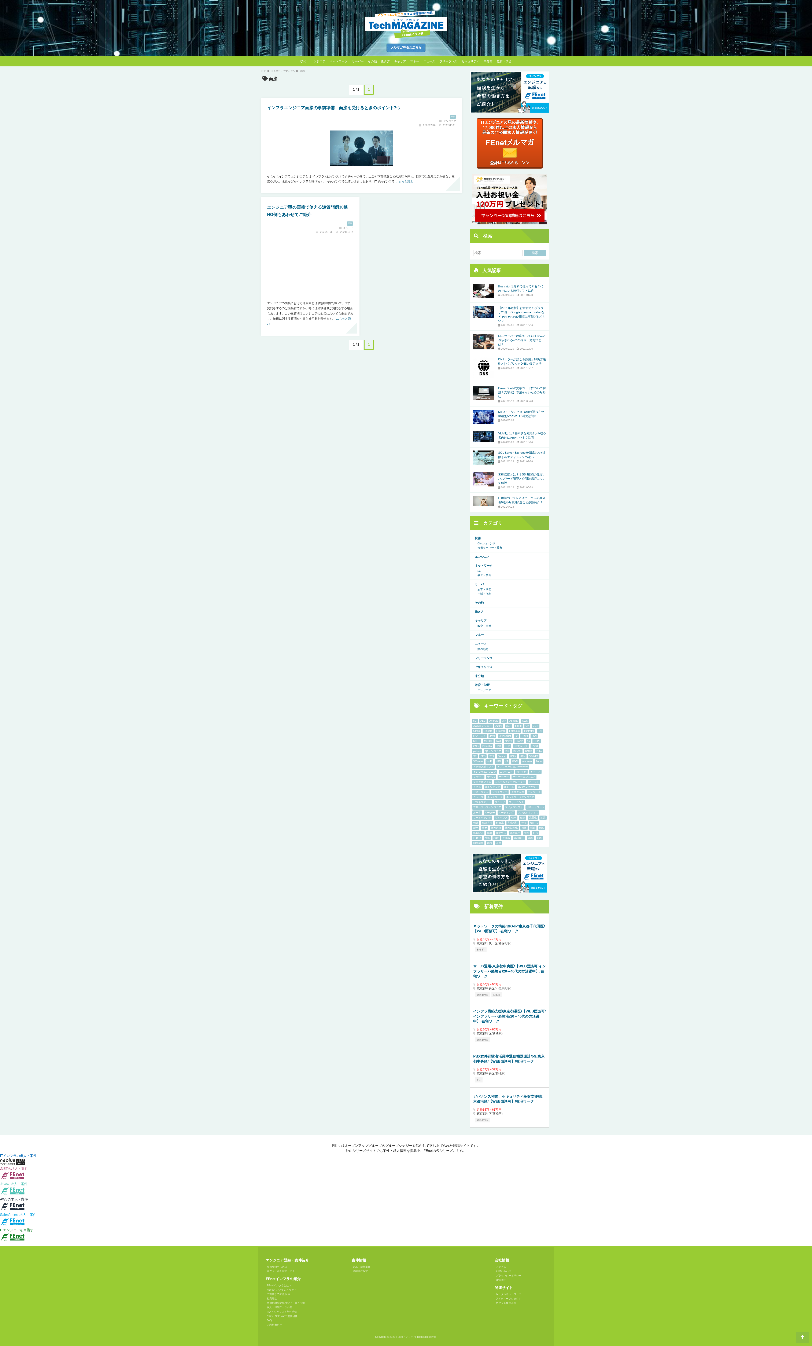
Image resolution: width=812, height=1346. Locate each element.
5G (479, 571)
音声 (498, 843)
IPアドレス (479, 736)
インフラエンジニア (484, 772)
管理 (526, 833)
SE (475, 756)
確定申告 (501, 833)
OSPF (537, 741)
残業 (524, 828)
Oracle (519, 741)
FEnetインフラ (404, 1337)
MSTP (476, 741)
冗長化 (533, 817)
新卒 (475, 828)
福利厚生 (515, 833)
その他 (372, 61)
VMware (478, 761)
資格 (530, 838)
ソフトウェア (500, 792)
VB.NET (533, 756)
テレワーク (534, 792)
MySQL (488, 741)
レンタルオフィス (528, 812)
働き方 (385, 61)
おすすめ (521, 772)
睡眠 (489, 833)
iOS (540, 731)
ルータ (477, 812)
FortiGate (514, 731)
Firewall (500, 731)
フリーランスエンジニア (487, 807)
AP (504, 721)
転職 (539, 838)
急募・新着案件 (361, 1267)
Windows (482, 994)
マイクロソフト (514, 807)
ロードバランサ (482, 817)
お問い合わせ (503, 1271)
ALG (483, 721)
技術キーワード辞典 (489, 547)
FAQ (269, 1320)
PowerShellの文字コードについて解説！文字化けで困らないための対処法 (522, 392)
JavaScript (505, 736)
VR (506, 761)
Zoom (539, 761)
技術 (303, 61)
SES (483, 756)
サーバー (358, 61)
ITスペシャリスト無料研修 (282, 1311)
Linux (524, 736)
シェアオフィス (482, 782)
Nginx (508, 741)
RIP (507, 751)
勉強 (475, 822)
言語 (487, 838)
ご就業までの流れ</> (279, 1294)
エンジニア (318, 61)
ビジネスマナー (482, 802)
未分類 (488, 61)
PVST (535, 746)
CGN (535, 726)
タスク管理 (517, 792)
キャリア (400, 61)
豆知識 (506, 838)
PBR (498, 746)
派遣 (532, 828)
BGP (508, 726)
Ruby (539, 751)
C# (527, 726)
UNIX (513, 756)
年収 (524, 822)
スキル (477, 787)
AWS (525, 721)
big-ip (518, 726)
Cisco (476, 731)
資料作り (519, 838)
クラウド (478, 777)
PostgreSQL (521, 746)
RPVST (517, 751)
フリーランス (448, 61)
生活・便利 (484, 593)
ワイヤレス (501, 817)
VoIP (489, 761)
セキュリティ (470, 61)
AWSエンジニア (482, 726)
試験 (496, 838)
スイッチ (534, 782)
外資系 (500, 822)
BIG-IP (480, 949)
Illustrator (529, 731)
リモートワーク (535, 807)
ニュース (429, 61)
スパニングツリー (528, 787)
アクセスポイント (483, 766)
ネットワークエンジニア (520, 797)
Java (492, 736)
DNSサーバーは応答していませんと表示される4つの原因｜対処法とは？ (522, 340)
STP (491, 756)
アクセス (501, 1267)
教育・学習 (504, 61)
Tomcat (502, 756)
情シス (534, 822)
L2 (516, 736)
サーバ (491, 777)
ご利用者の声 (274, 1325)
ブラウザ (500, 802)
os (528, 741)
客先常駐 (513, 822)
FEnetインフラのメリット (281, 1289)
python (477, 751)
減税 (541, 828)
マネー (414, 61)
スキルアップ (492, 787)
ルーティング (506, 812)
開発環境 (478, 843)
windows (527, 761)
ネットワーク (338, 61)
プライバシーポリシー (508, 1275)
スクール (509, 787)
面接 (453, 116)
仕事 (513, 817)
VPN (498, 761)
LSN (534, 736)
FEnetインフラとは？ (279, 1285)
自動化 (477, 838)
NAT (498, 741)
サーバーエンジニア (524, 777)
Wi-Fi (515, 761)
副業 (543, 817)
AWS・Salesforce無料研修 (282, 1316)
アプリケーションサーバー (512, 766)
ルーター (490, 812)
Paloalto (487, 746)
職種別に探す (360, 1271)
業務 (484, 828)
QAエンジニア (493, 751)
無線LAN (478, 833)
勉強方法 (487, 822)
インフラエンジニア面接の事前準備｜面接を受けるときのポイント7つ (334, 107)
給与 (535, 833)
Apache (513, 721)
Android (493, 721)
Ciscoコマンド (486, 543)
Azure (498, 726)
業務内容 (496, 828)
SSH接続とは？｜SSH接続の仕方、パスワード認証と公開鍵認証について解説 (522, 479)
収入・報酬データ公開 (279, 1307)
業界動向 (482, 649)
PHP (507, 746)
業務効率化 (511, 828)
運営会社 (501, 1280)
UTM (522, 756)
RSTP (528, 751)
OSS (476, 746)
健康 (522, 817)
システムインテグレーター (510, 782)
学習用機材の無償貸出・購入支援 (286, 1303)
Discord (488, 731)
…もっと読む (404, 181)
